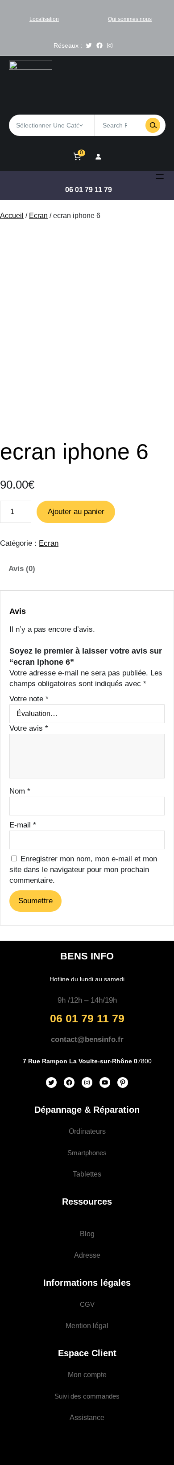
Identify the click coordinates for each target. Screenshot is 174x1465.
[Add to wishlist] (14, 245)
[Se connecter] (98, 156)
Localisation (44, 19)
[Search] (152, 125)
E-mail (22, 825)
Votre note (29, 699)
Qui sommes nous (130, 19)
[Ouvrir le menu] (160, 176)
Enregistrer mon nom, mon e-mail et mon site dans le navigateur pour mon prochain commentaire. (83, 870)
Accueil (12, 215)
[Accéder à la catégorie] (81, 125)
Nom (19, 791)
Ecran (38, 215)
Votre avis (28, 728)
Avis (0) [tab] (21, 568)
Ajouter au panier (76, 511)
